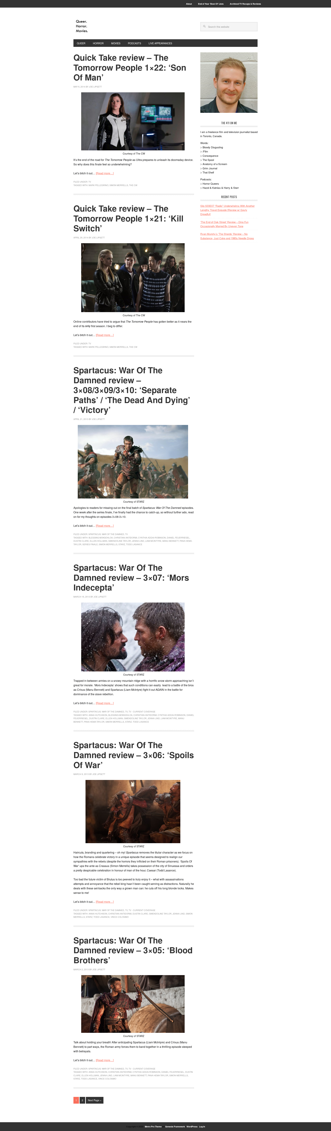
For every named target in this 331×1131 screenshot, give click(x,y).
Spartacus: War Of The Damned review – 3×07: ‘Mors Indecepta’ (131, 577)
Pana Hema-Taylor (94, 721)
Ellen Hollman (98, 540)
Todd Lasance (134, 544)
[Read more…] (105, 173)
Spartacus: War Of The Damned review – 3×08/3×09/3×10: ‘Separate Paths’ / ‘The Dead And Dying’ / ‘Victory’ (131, 389)
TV (89, 181)
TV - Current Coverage (142, 711)
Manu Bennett (170, 540)
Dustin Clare (81, 540)
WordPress (192, 1126)
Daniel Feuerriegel (178, 537)
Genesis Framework (175, 1126)
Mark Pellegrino (98, 185)
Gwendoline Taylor (119, 540)
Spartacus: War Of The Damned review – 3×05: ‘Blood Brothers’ (133, 950)
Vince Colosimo (120, 916)
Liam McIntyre (153, 540)
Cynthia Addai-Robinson (152, 537)
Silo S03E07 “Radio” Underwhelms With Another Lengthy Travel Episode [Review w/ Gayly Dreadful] (227, 210)
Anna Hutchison (98, 714)
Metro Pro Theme (153, 1126)
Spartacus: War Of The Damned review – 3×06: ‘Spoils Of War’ (133, 754)
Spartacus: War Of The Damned (106, 534)
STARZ (121, 544)
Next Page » (94, 1100)
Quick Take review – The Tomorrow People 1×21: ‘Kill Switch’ (128, 218)
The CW (133, 185)
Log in (202, 1126)
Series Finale (90, 544)
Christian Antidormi (125, 537)
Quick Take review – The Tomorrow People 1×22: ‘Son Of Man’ (129, 67)
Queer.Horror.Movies (96, 26)
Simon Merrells (118, 185)
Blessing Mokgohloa (101, 537)
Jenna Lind (138, 540)
